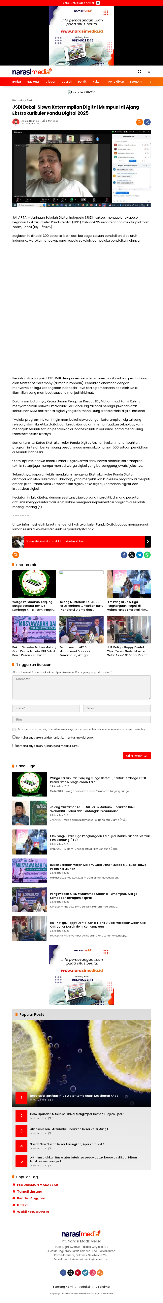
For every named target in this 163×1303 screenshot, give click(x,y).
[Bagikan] (147, 122)
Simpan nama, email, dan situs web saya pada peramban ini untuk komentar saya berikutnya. (82, 729)
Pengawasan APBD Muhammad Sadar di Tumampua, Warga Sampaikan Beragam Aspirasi (80, 651)
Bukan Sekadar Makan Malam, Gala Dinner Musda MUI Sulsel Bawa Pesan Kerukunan (34, 651)
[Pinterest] (78, 1272)
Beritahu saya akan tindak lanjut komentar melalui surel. (55, 738)
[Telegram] (139, 555)
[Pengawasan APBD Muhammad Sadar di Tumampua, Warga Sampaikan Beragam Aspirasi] (81, 629)
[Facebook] (124, 555)
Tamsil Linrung (29, 1191)
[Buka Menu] (139, 71)
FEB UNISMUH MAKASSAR (37, 1184)
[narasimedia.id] (32, 71)
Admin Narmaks (30, 121)
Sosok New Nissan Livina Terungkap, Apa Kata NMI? (67, 1144)
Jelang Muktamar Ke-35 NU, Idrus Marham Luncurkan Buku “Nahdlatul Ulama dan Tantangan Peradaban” (81, 606)
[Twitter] (131, 555)
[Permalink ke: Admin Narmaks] (16, 122)
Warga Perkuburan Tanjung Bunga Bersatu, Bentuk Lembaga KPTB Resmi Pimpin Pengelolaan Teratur (32, 606)
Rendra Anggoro (31, 1198)
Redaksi (84, 1287)
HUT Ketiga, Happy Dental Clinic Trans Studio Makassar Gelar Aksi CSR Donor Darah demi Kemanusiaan (128, 651)
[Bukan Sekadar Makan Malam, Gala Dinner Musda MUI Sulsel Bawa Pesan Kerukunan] (34, 629)
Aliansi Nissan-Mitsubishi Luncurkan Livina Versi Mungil (69, 1129)
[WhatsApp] (147, 555)
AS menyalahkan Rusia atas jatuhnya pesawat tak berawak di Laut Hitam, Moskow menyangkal (83, 1159)
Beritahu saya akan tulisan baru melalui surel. (47, 746)
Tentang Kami (63, 1287)
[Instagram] (92, 1272)
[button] (148, 71)
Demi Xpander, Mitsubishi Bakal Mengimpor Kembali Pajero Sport (77, 1114)
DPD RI (22, 1205)
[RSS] (100, 1272)
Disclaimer (103, 1287)
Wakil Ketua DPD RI (33, 1211)
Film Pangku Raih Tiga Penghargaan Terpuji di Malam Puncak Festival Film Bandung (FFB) (126, 606)
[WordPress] (85, 1272)
